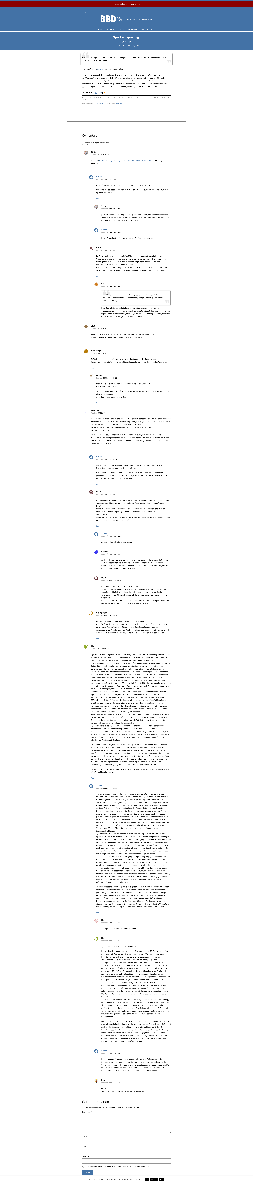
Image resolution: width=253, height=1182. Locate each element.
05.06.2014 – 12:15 (105, 353)
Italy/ (161, 97)
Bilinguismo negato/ (133, 97)
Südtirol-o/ (164, 97)
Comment (87, 1112)
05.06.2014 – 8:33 (104, 155)
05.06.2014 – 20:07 (105, 649)
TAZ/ (156, 97)
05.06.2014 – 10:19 (105, 329)
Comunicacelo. (119, 103)
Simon (99, 177)
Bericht (100, 69)
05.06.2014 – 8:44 (109, 179)
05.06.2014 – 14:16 (105, 413)
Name (85, 1136)
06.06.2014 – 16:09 (115, 1053)
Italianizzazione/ (141, 97)
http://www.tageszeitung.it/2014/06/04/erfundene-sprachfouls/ (126, 161)
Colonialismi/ (86, 97)
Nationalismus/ (103, 97)
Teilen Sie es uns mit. (99, 103)
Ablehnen (154, 1179)
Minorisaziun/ (97, 97)
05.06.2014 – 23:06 (110, 788)
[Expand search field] (86, 12)
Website (85, 1156)
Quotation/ (148, 97)
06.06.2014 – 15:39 (115, 941)
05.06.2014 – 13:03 (115, 286)
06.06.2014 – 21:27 (115, 1083)
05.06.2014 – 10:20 (115, 209)
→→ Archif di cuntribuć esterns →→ (126, 4)
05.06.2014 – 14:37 (110, 459)
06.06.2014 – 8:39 (114, 581)
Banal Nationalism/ (123, 97)
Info (161, 1179)
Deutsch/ (85, 99)
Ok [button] (147, 1179)
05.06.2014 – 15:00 (110, 494)
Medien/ (91, 97)
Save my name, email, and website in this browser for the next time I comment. (117, 1167)
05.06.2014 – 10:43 (115, 232)
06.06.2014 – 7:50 (114, 923)
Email (85, 1146)
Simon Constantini (124, 46)
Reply (93, 169)
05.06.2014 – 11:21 (109, 250)
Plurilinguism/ (111, 97)
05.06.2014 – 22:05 (115, 554)
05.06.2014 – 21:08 (110, 616)
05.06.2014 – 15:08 (115, 536)
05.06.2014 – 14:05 (110, 378)
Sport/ (115, 97)
